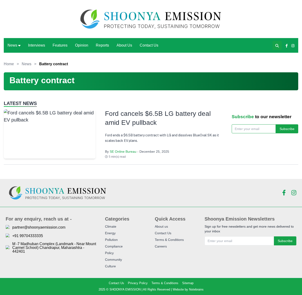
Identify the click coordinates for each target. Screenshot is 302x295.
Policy (109, 253)
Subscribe (287, 129)
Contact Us (149, 45)
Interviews (36, 45)
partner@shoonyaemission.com (38, 227)
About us (161, 226)
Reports (102, 45)
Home (9, 64)
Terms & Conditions (169, 240)
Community (113, 259)
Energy (110, 233)
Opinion (81, 45)
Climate (110, 226)
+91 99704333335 (27, 236)
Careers (161, 246)
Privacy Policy (138, 283)
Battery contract (53, 64)
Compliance (114, 246)
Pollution (111, 240)
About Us (124, 45)
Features (60, 45)
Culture (110, 266)
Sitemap (187, 283)
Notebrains (196, 289)
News (12, 45)
